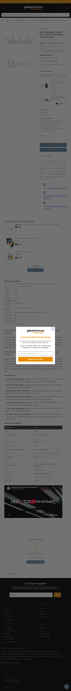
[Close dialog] (52, 329)
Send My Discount (35, 359)
